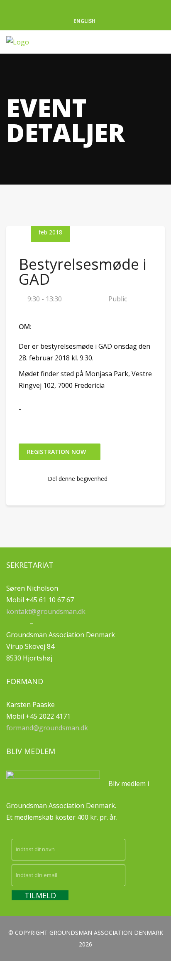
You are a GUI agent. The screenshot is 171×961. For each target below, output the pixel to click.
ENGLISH (84, 21)
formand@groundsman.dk (47, 727)
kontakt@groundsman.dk (46, 611)
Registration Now (57, 452)
